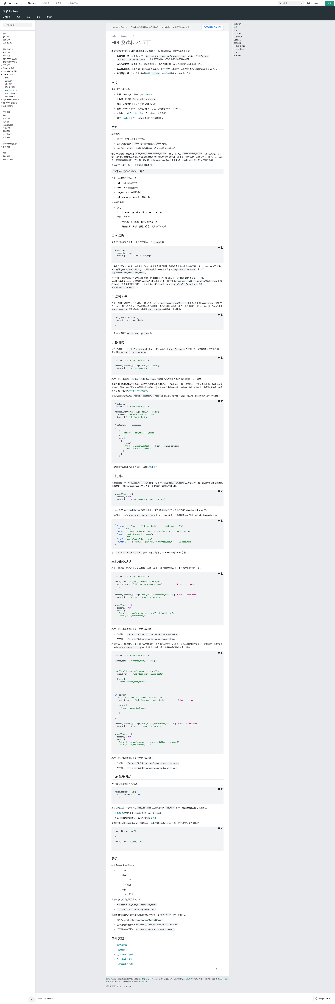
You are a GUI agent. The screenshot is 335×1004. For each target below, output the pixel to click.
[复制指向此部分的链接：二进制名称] (129, 296)
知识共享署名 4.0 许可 (147, 979)
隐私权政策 (49, 998)
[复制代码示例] (222, 247)
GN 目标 (148, 94)
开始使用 (6, 17)
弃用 (154, 817)
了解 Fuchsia (10, 11)
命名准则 (121, 813)
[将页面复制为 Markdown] (145, 43)
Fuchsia (114, 36)
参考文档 (45, 3)
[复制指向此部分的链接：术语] (120, 82)
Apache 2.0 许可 (187, 979)
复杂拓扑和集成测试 (137, 390)
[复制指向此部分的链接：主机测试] (126, 476)
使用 (152, 73)
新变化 (58, 3)
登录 (329, 3)
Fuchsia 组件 (129, 118)
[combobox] (291, 3)
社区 (28, 17)
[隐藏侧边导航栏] (31, 999)
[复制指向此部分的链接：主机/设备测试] (134, 561)
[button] (17, 65)
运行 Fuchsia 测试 (125, 954)
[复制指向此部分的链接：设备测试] (126, 342)
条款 (40, 998)
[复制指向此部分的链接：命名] (120, 127)
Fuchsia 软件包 (137, 113)
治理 (38, 17)
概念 (18, 17)
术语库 (49, 17)
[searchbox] (17, 25)
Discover (32, 3)
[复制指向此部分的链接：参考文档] (126, 938)
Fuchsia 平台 (73, 3)
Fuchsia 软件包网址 (126, 964)
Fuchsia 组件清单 (125, 959)
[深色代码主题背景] (218, 247)
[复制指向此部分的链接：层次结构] (126, 235)
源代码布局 (122, 945)
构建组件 (166, 73)
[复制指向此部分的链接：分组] (120, 859)
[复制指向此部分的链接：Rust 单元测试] (133, 777)
